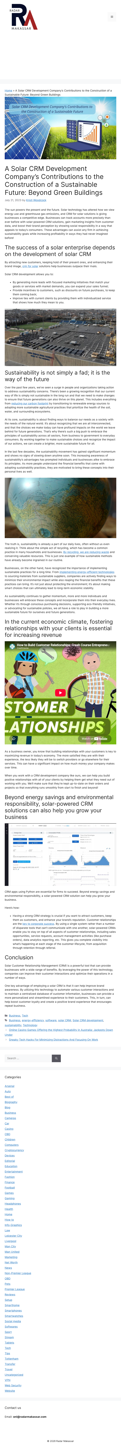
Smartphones (13, 1310)
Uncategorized (14, 1374)
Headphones (13, 1203)
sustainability (13, 1025)
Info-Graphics (13, 1225)
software (51, 1020)
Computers (12, 1144)
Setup (8, 1299)
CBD (7, 1134)
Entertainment (14, 1171)
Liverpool (10, 1241)
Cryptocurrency (14, 1150)
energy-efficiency (33, 1020)
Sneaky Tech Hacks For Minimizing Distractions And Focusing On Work (53, 1039)
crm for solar (30, 266)
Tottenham (11, 1358)
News (8, 1267)
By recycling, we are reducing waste (86, 552)
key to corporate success (38, 923)
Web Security (13, 1385)
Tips (7, 1353)
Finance (10, 1182)
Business (14, 1015)
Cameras (10, 1118)
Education (11, 1166)
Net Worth (11, 1262)
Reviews (10, 1294)
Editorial (10, 1160)
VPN (7, 1380)
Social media (13, 1321)
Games (9, 1193)
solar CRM (64, 1020)
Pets (7, 1283)
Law (7, 1230)
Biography (11, 1102)
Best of (9, 1096)
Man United (12, 1251)
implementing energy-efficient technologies (87, 572)
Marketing (11, 1257)
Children (10, 1139)
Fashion (10, 1177)
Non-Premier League (18, 1273)
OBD (7, 1278)
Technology (30, 1025)
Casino (9, 1128)
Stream (9, 1337)
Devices (10, 1155)
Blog (7, 1107)
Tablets (9, 1342)
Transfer (10, 1364)
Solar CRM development (88, 1020)
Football (10, 1187)
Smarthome (12, 1305)
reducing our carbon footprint (29, 403)
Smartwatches (14, 1316)
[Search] (56, 1058)
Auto (8, 1091)
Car (7, 1123)
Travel (8, 1369)
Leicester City (13, 1235)
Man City (10, 1246)
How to (9, 1219)
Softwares (11, 1326)
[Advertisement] (60, 57)
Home (8, 90)
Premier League (15, 1289)
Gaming (9, 1198)
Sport (8, 1332)
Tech (25, 1015)
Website (10, 1390)
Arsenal (9, 1086)
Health (9, 1209)
